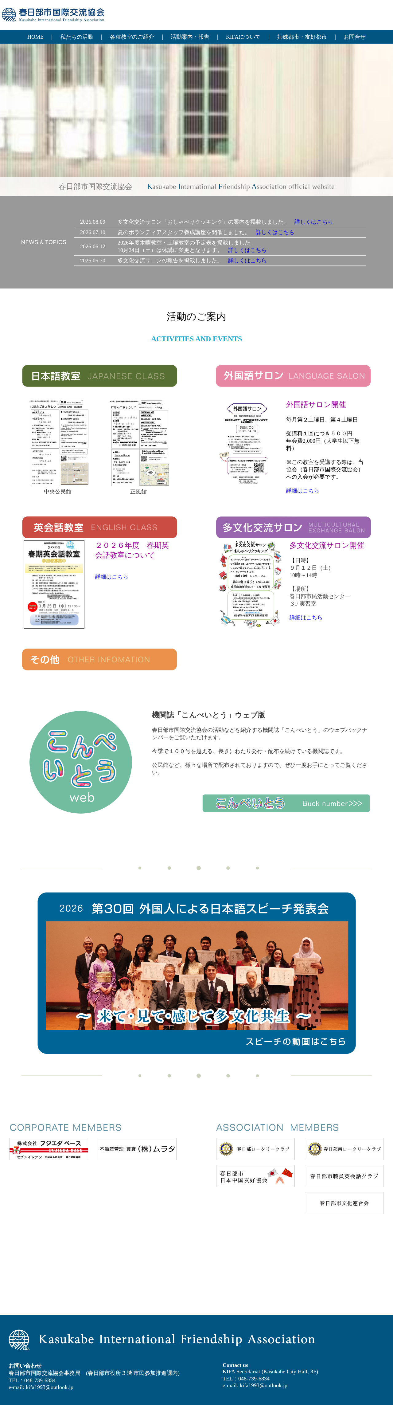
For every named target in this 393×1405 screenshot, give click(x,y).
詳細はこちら (302, 491)
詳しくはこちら (313, 222)
